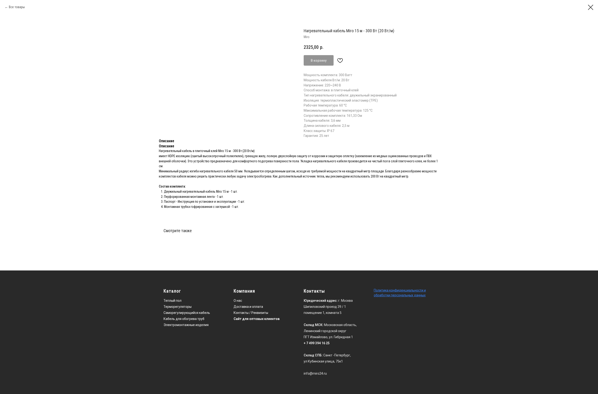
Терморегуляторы (178, 307)
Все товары (17, 7)
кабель (204, 313)
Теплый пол (173, 300)
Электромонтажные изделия (186, 325)
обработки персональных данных (400, 295)
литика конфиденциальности (400, 290)
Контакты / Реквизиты (251, 313)
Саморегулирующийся (181, 313)
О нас (238, 300)
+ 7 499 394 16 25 (317, 343)
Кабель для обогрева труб (184, 319)
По (376, 290)
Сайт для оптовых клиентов (257, 319)
